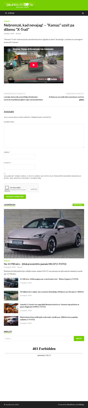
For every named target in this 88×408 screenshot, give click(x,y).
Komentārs (9, 122)
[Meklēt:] (44, 338)
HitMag (81, 404)
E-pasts (8, 163)
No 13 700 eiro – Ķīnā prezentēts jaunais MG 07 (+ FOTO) (35, 263)
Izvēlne (11, 13)
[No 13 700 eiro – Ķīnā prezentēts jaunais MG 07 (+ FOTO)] (44, 210)
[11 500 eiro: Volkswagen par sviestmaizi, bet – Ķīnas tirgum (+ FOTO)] (11, 279)
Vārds (7, 152)
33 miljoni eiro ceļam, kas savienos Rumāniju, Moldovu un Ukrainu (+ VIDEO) (52, 292)
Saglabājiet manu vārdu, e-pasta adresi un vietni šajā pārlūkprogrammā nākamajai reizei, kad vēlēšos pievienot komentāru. (42, 177)
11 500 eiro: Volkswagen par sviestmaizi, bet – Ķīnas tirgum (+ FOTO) (49, 279)
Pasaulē (7, 21)
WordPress (71, 404)
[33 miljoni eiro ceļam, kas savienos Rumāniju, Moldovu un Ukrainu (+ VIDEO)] (11, 292)
